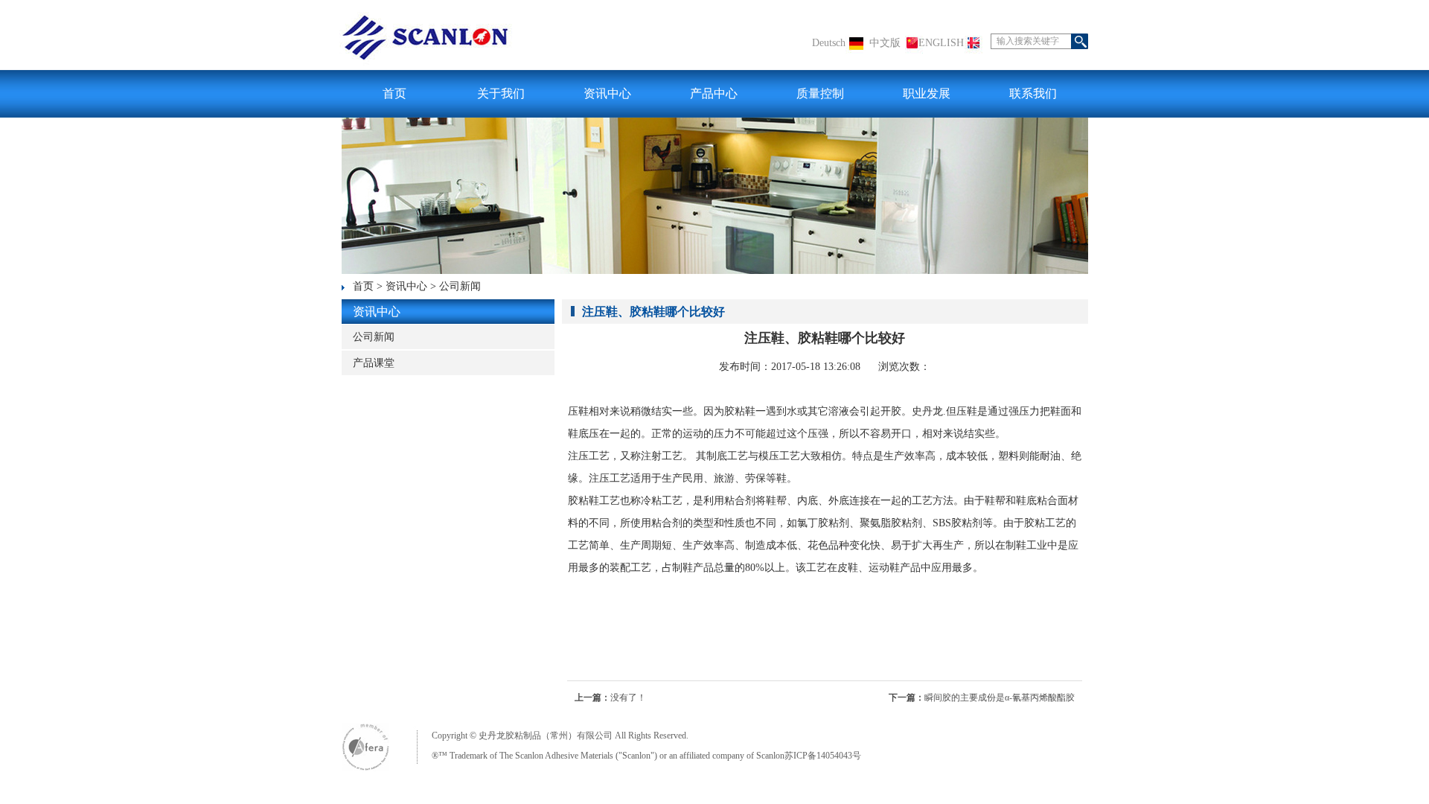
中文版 (885, 42)
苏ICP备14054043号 (822, 755)
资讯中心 (607, 93)
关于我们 (501, 93)
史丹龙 (927, 411)
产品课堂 (373, 362)
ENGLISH (941, 42)
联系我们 (1033, 93)
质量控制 (820, 93)
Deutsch (828, 42)
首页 (394, 93)
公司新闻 (460, 286)
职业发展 (926, 93)
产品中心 (714, 93)
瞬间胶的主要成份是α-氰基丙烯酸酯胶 (999, 697)
